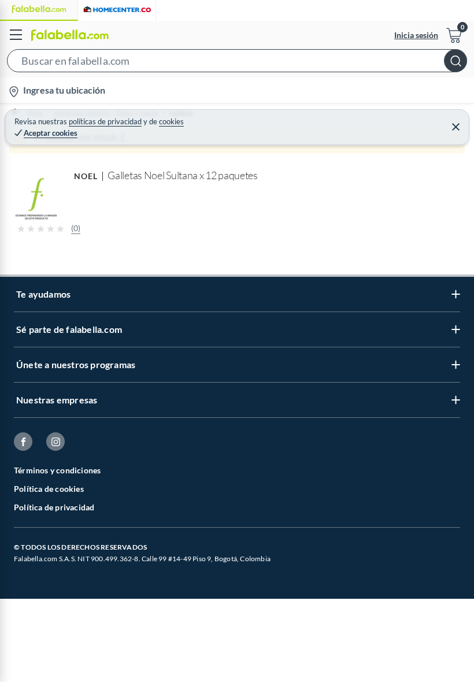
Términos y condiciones (57, 470)
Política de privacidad (54, 507)
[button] (237, 63)
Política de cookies (49, 489)
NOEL (86, 176)
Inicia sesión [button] (416, 35)
